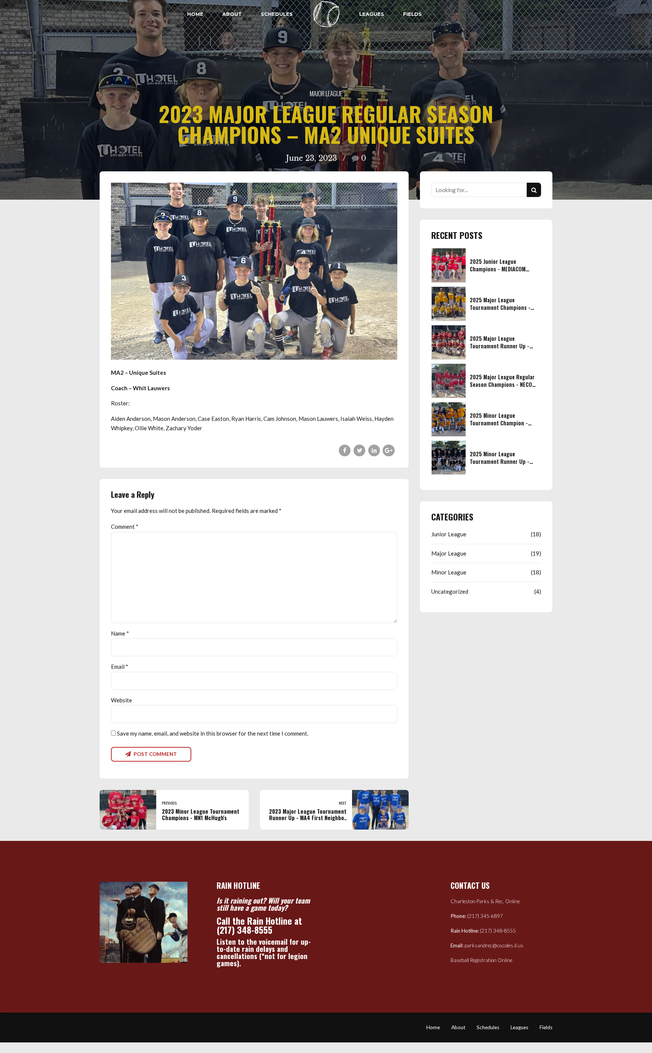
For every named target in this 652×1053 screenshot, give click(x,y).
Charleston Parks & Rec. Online (485, 901)
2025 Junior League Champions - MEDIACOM (498, 265)
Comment (124, 526)
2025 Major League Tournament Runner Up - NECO (499, 345)
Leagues (371, 14)
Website (121, 700)
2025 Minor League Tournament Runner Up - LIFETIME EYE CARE (499, 461)
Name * (120, 633)
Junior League (448, 534)
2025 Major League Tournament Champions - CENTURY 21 (500, 307)
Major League (326, 93)
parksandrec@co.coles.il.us (493, 945)
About (232, 14)
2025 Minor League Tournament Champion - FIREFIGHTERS (499, 422)
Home (195, 14)
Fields (412, 14)
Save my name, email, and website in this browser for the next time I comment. (212, 733)
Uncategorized (449, 591)
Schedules (277, 14)
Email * (119, 666)
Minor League (448, 572)
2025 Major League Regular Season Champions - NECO (502, 380)
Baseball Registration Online (481, 960)
